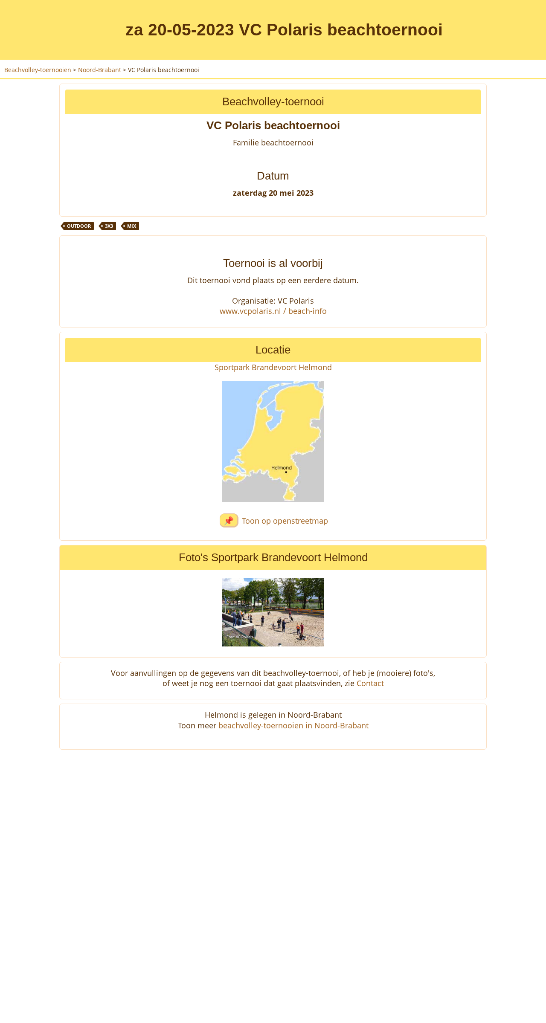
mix (131, 226)
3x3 (109, 226)
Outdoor (79, 226)
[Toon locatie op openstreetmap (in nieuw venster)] (273, 507)
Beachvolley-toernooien (37, 70)
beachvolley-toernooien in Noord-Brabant (293, 725)
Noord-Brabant (99, 70)
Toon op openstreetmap (285, 521)
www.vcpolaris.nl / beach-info (273, 311)
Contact (370, 683)
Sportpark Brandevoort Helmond (273, 367)
